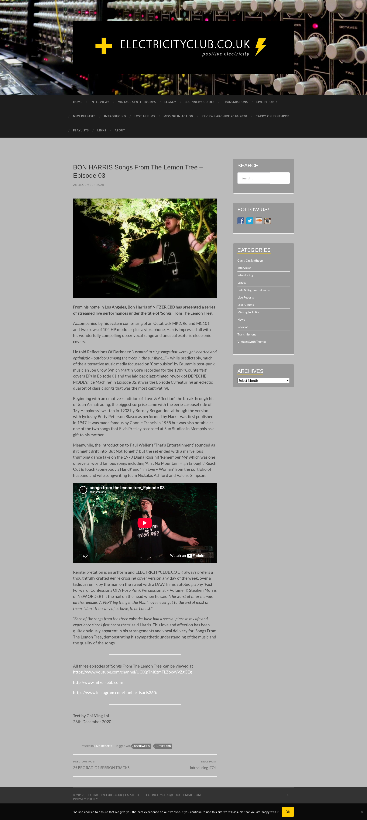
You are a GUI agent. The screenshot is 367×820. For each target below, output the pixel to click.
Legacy (241, 282)
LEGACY (170, 102)
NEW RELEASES (84, 116)
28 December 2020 (88, 184)
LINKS (101, 130)
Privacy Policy (85, 799)
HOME (77, 102)
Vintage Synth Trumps (251, 341)
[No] (362, 812)
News (241, 319)
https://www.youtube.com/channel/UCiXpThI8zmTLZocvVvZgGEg (132, 671)
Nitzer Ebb (164, 746)
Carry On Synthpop (250, 260)
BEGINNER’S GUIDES (200, 102)
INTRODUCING (115, 116)
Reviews (242, 327)
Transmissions (246, 334)
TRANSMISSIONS (235, 102)
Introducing (245, 275)
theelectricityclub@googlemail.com (168, 795)
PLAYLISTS (81, 130)
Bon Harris (142, 746)
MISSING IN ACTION (178, 116)
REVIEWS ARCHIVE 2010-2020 (224, 116)
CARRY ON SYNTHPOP (272, 116)
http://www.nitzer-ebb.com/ (98, 682)
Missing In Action (248, 312)
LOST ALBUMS (144, 116)
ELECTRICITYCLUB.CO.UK (103, 795)
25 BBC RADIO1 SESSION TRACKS (101, 765)
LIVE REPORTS (267, 102)
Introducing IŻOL (203, 765)
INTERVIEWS (100, 102)
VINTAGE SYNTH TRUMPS (137, 102)
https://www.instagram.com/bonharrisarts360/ (115, 692)
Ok (287, 812)
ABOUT (120, 130)
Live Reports (103, 746)
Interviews (244, 267)
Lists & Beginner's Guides (253, 290)
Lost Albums (245, 304)
